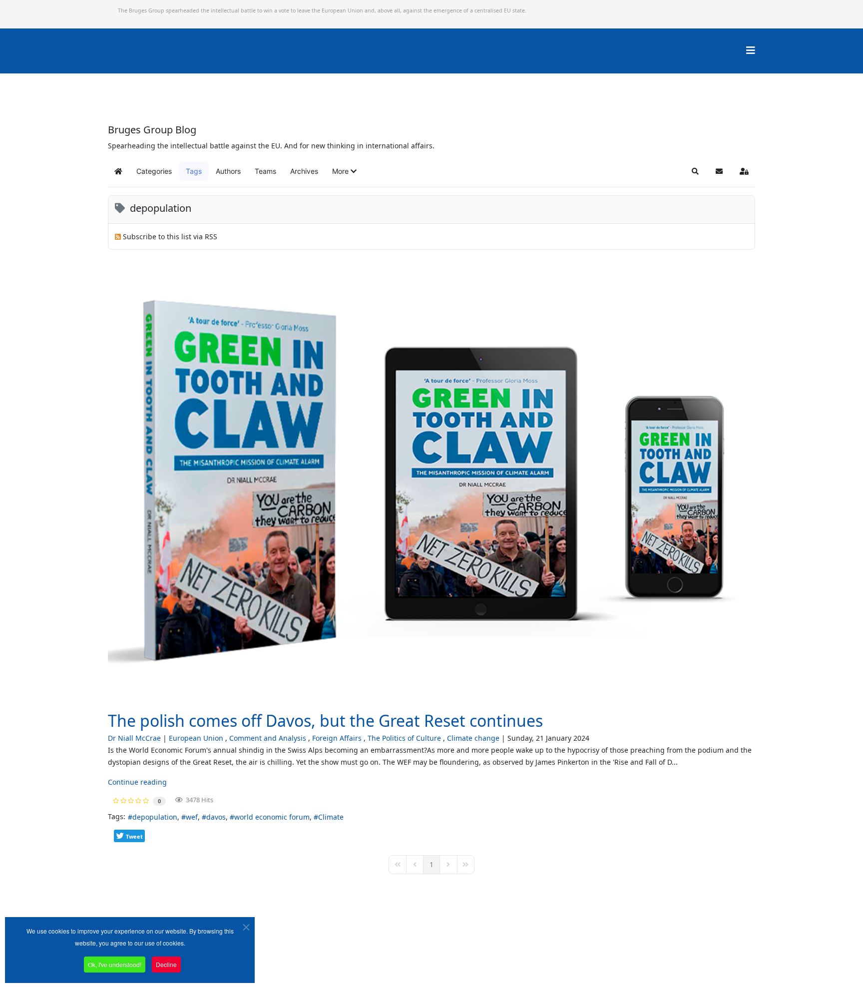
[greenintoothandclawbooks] (431, 483)
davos (216, 817)
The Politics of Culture (404, 738)
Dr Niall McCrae (134, 738)
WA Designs (460, 960)
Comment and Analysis (267, 738)
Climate (331, 817)
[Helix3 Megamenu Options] (750, 50)
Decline (166, 964)
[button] (344, 171)
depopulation (154, 817)
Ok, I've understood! (114, 964)
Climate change (473, 738)
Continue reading (137, 782)
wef (192, 817)
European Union (196, 738)
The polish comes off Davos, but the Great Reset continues (325, 720)
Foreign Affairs (337, 738)
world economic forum (272, 817)
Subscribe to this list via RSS (170, 236)
